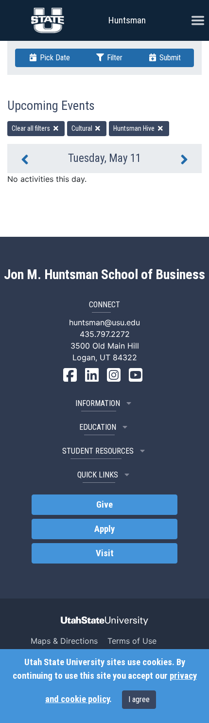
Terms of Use (132, 641)
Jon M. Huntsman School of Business (104, 275)
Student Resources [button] (98, 451)
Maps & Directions (64, 641)
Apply (104, 529)
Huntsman (127, 20)
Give (104, 504)
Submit (169, 57)
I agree (139, 699)
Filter (113, 57)
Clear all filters (32, 128)
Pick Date (54, 57)
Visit (105, 553)
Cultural (82, 128)
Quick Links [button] (97, 475)
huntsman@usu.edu (104, 322)
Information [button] (97, 403)
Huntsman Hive (134, 128)
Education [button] (97, 427)
